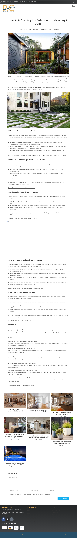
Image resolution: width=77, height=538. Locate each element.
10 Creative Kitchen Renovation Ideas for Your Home (62, 413)
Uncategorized (44, 29)
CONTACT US (31, 521)
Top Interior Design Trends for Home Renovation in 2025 (38, 411)
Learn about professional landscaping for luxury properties (23, 218)
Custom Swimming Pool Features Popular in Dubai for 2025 (15, 464)
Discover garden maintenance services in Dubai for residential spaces (25, 288)
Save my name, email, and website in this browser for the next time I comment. (30, 494)
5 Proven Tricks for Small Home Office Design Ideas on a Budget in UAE (15, 436)
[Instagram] (73, 2)
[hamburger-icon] (74, 6)
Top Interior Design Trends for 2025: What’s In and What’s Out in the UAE (38, 437)
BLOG (28, 513)
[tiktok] (75, 2)
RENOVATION (56, 510)
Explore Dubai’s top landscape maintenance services (21, 188)
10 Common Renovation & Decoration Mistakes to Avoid (15, 410)
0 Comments (55, 29)
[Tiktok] (12, 519)
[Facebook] (70, 2)
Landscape (35, 29)
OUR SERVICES (31, 518)
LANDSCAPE (55, 512)
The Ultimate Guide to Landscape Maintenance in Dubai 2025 (61, 442)
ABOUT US (30, 516)
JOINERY (54, 514)
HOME (29, 510)
